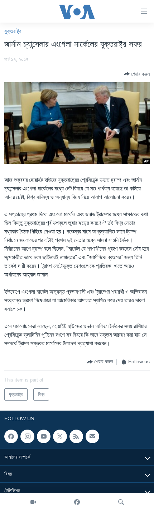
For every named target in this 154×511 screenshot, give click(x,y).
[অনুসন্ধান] (121, 502)
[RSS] (76, 436)
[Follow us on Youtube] (43, 436)
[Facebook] (77, 502)
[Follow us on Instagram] (27, 436)
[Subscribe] (92, 436)
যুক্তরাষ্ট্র (12, 31)
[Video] (33, 502)
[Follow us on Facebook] (11, 436)
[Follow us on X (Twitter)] (60, 436)
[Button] (137, 74)
